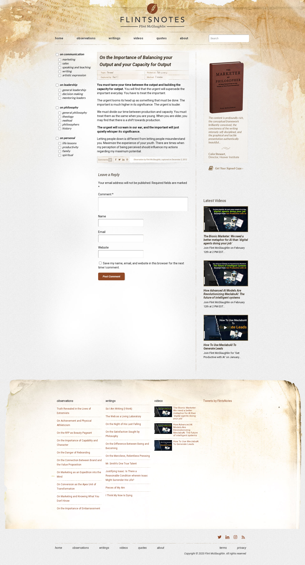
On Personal (67, 138)
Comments (103, 160)
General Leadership (74, 90)
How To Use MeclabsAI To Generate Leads (220, 346)
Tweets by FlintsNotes (217, 401)
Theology (67, 116)
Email (101, 232)
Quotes (142, 547)
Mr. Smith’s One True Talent (121, 463)
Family (66, 151)
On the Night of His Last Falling (123, 424)
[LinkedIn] (227, 537)
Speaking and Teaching (76, 67)
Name (102, 216)
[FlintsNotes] (152, 16)
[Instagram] (235, 537)
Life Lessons (69, 143)
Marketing (68, 59)
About (160, 547)
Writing (67, 71)
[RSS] (243, 537)
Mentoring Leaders (73, 98)
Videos (124, 547)
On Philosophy (69, 107)
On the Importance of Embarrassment (78, 508)
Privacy (241, 547)
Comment (105, 194)
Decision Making (72, 94)
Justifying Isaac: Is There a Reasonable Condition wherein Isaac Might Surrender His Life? (127, 475)
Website (103, 247)
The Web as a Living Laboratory (123, 416)
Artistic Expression (74, 75)
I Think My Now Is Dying (119, 495)
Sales (65, 63)
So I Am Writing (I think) (119, 408)
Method (67, 120)
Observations (80, 547)
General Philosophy (74, 112)
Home (58, 547)
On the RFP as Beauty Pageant (74, 432)
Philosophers (70, 124)
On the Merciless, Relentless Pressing (128, 455)
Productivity (70, 147)
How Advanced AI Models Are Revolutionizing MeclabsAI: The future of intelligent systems (224, 294)
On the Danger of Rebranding (73, 452)
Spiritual (67, 155)
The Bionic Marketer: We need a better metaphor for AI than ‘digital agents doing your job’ (226, 240)
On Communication (72, 54)
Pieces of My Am (115, 487)
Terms (223, 547)
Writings (104, 547)
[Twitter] (219, 537)
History (66, 128)
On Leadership (68, 84)
